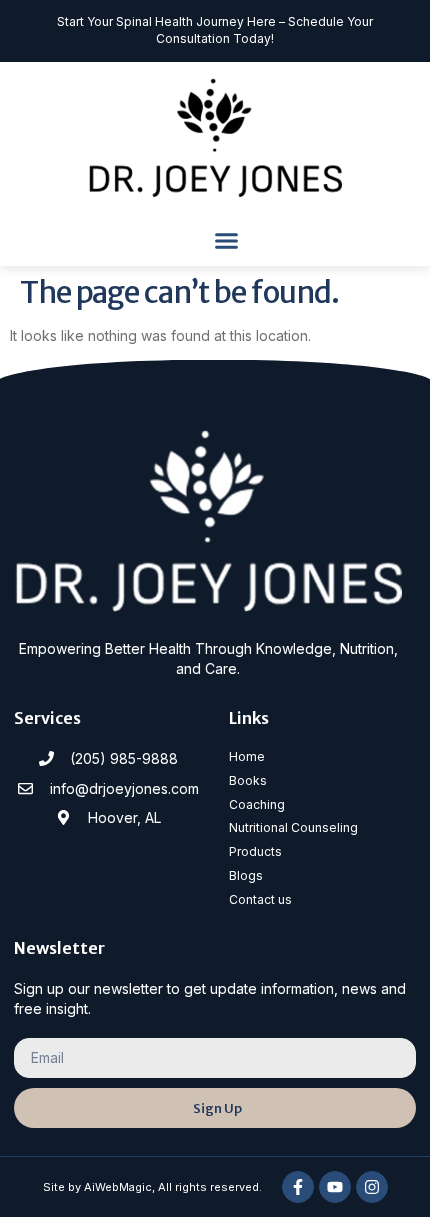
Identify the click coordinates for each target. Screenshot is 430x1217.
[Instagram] (372, 1187)
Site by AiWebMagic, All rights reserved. (152, 1187)
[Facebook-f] (298, 1187)
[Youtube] (335, 1187)
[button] (227, 241)
